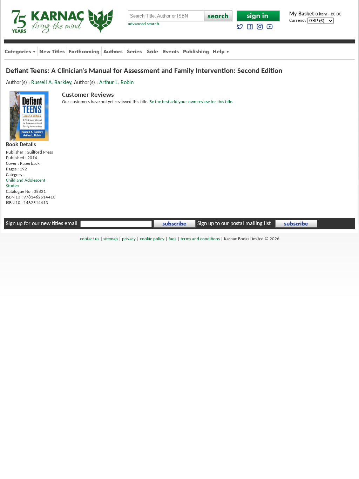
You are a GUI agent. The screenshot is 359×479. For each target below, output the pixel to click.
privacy (129, 239)
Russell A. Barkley (51, 83)
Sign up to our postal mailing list (234, 224)
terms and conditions (200, 239)
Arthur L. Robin (116, 83)
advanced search (143, 24)
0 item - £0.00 (315, 14)
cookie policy (152, 239)
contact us (89, 239)
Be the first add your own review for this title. (191, 102)
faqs (172, 239)
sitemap (110, 239)
